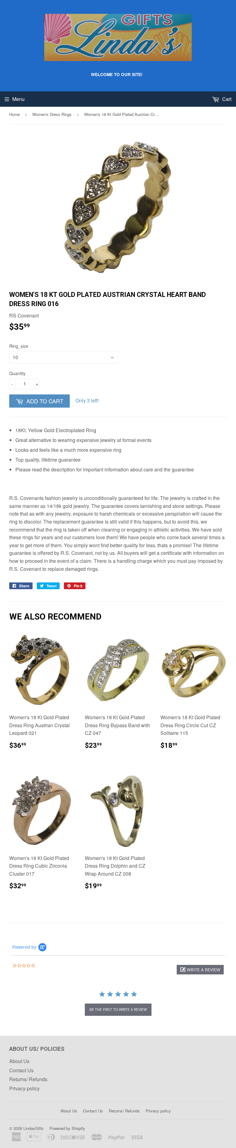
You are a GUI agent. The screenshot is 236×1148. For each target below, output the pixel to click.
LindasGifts (33, 1128)
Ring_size (18, 346)
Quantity (17, 373)
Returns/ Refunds (28, 1079)
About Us (19, 1061)
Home (14, 114)
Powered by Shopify (67, 1128)
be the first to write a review (118, 1009)
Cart (226, 98)
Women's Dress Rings (52, 114)
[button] (200, 969)
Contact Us (21, 1070)
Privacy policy (24, 1088)
